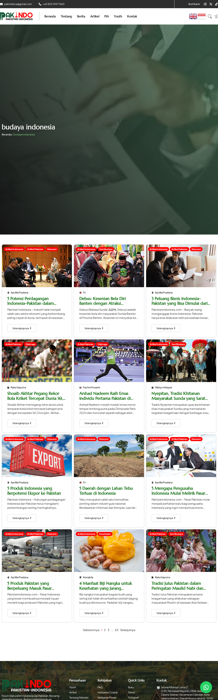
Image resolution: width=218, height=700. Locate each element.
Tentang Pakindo (78, 697)
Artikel (94, 16)
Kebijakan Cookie (108, 692)
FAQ (100, 687)
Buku (131, 687)
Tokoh (131, 692)
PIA (106, 16)
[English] (193, 16)
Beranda (50, 16)
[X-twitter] (210, 4)
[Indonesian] (202, 16)
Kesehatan (105, 534)
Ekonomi (52, 249)
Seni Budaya (105, 249)
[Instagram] (205, 4)
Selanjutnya (127, 630)
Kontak (132, 16)
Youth (118, 16)
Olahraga (30, 344)
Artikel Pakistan (35, 249)
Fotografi (133, 697)
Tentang (66, 16)
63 (116, 630)
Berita (81, 16)
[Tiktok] (216, 4)
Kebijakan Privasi (107, 697)
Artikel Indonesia (14, 249)
